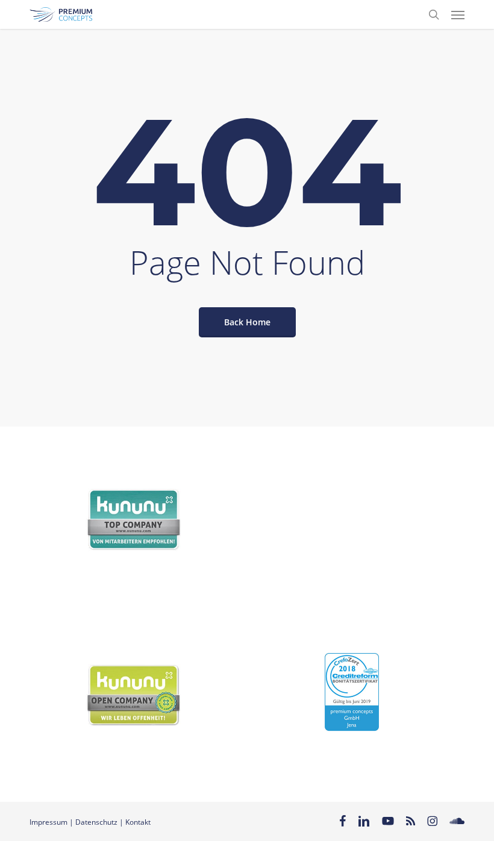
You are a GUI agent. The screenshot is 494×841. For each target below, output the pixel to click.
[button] (457, 14)
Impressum (48, 822)
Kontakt (138, 822)
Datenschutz (96, 822)
